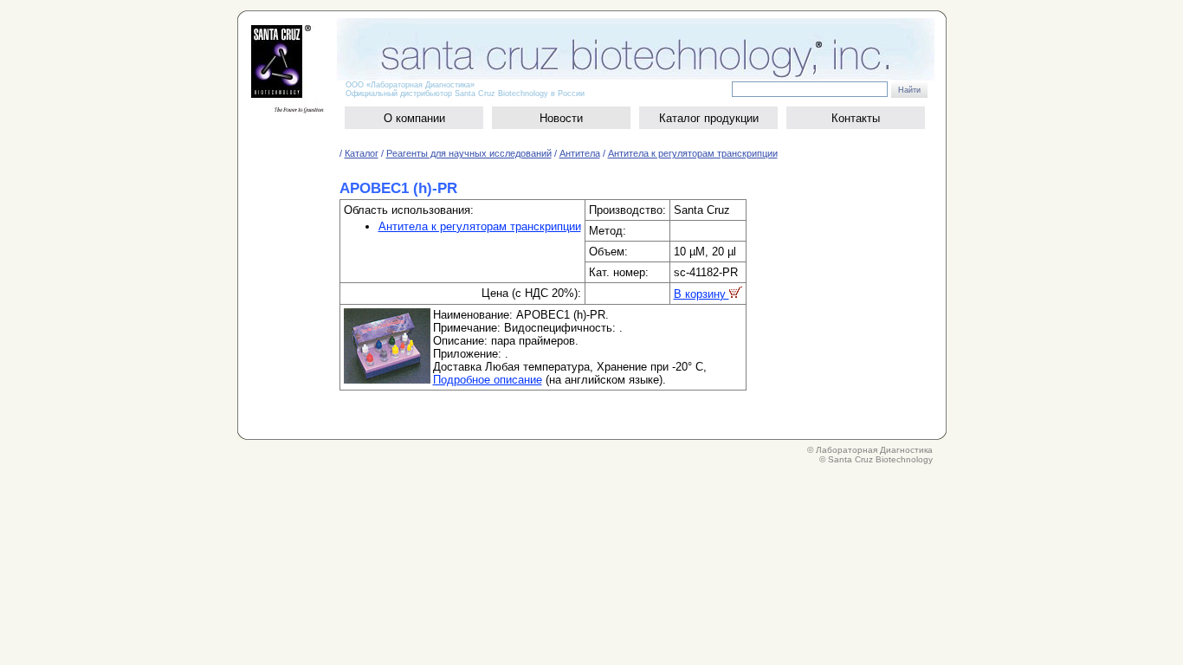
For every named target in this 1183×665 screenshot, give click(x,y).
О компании (414, 118)
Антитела (579, 153)
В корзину (701, 293)
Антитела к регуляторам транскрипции (693, 153)
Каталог (361, 153)
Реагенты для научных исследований (469, 153)
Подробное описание (487, 379)
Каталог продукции (709, 118)
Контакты (855, 118)
